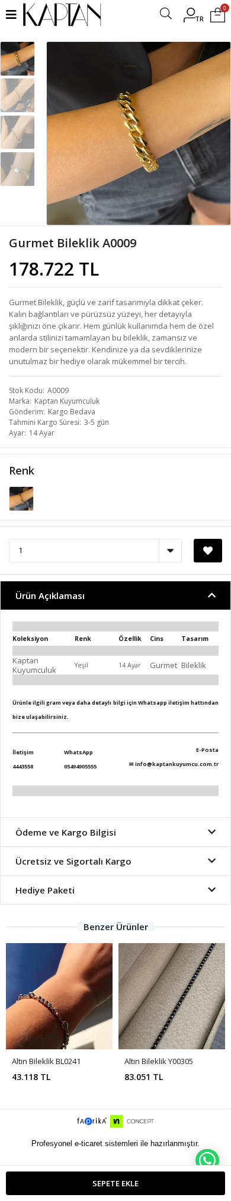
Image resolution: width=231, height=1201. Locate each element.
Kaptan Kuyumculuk (67, 401)
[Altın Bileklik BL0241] (59, 996)
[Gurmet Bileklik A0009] (21, 497)
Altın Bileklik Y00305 (158, 1061)
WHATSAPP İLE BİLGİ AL (207, 1160)
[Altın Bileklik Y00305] (171, 996)
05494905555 (80, 766)
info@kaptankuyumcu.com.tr (177, 764)
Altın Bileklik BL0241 (46, 1061)
